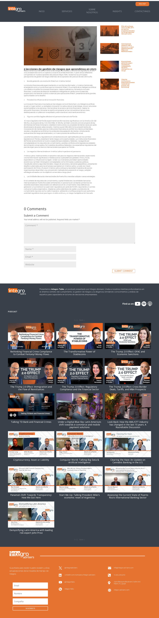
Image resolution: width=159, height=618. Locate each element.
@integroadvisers (71, 568)
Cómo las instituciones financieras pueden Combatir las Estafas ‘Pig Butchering (128, 83)
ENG (140, 4)
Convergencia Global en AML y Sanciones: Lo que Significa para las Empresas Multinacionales (127, 47)
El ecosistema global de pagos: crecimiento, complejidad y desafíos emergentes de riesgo (127, 66)
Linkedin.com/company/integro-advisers (80, 575)
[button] (82, 320)
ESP (144, 4)
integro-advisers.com (121, 590)
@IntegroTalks (70, 582)
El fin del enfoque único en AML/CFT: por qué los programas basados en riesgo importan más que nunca (128, 30)
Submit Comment (123, 271)
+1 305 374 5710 (119, 575)
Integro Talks (69, 589)
